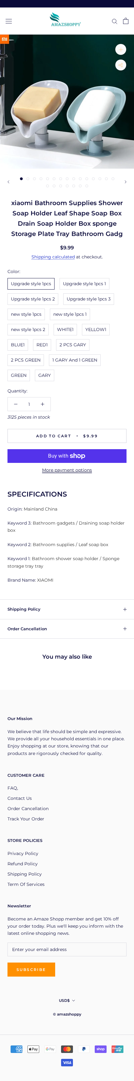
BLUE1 (18, 345)
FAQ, (12, 788)
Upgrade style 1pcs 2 (33, 299)
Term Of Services (26, 884)
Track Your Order (25, 819)
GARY (44, 375)
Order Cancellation (27, 628)
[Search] (114, 21)
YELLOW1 (95, 329)
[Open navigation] (9, 21)
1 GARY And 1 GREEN (74, 360)
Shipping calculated (53, 257)
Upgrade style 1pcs (31, 283)
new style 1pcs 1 (70, 314)
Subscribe (31, 969)
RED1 (42, 345)
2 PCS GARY (73, 345)
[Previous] (8, 181)
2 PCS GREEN (26, 360)
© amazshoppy (67, 1014)
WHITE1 (65, 329)
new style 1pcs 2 (28, 329)
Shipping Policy (24, 609)
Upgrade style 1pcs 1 (84, 283)
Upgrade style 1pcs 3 (89, 299)
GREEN (18, 375)
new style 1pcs (26, 314)
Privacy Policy (22, 853)
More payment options (67, 470)
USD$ (64, 1000)
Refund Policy (22, 864)
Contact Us (19, 798)
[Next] (126, 181)
